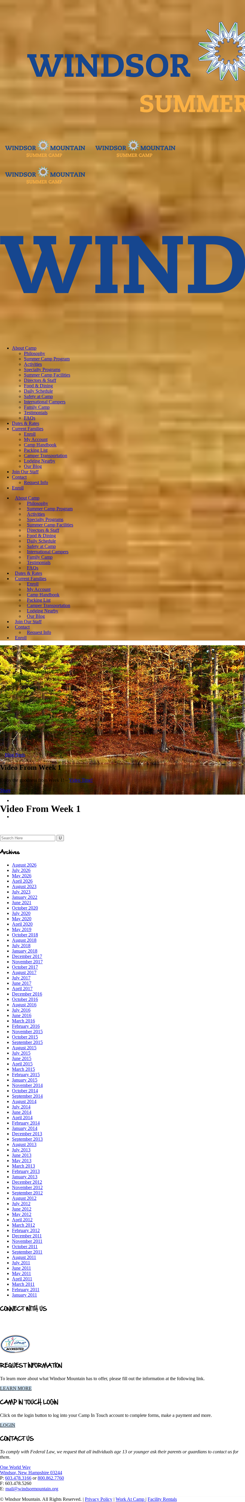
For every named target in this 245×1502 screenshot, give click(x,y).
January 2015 (24, 1079)
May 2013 (21, 1160)
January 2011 (24, 1294)
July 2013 (21, 1149)
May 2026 (21, 875)
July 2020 (21, 913)
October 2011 (25, 1246)
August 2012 (24, 1198)
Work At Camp (131, 1499)
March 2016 (23, 1020)
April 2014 (22, 1117)
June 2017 (21, 983)
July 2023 (21, 891)
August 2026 (24, 864)
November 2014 (27, 1085)
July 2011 (21, 1262)
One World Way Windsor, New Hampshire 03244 (31, 1470)
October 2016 (25, 999)
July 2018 (21, 945)
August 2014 (24, 1101)
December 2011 (27, 1235)
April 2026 (22, 881)
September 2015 (27, 1042)
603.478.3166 (18, 1478)
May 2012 (21, 1214)
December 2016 (27, 993)
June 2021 (21, 902)
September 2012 (27, 1192)
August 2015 (24, 1047)
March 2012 (23, 1225)
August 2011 (24, 1257)
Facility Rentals (162, 1499)
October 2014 (25, 1090)
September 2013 (27, 1139)
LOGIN (7, 1425)
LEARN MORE (16, 1388)
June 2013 (21, 1155)
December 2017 (27, 956)
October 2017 (25, 967)
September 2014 (27, 1096)
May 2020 (21, 918)
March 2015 (23, 1069)
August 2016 (24, 1004)
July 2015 (21, 1053)
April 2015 (22, 1063)
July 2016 (21, 1010)
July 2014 (21, 1106)
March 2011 (23, 1284)
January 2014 (24, 1128)
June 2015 (21, 1058)
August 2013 (24, 1144)
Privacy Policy (98, 1499)
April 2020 (22, 924)
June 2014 (21, 1112)
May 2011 (21, 1273)
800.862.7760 (51, 1478)
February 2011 (25, 1289)
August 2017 (24, 972)
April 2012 (22, 1219)
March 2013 (23, 1165)
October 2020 (25, 907)
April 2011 (22, 1278)
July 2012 (21, 1203)
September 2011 (27, 1251)
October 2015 (25, 1036)
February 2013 (26, 1171)
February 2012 (26, 1230)
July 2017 (21, 977)
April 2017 (22, 988)
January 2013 (24, 1176)
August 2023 (24, 886)
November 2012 (27, 1187)
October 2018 (25, 934)
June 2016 (21, 1015)
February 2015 (26, 1074)
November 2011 (27, 1241)
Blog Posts (15, 754)
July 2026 (21, 870)
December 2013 (27, 1133)
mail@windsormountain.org (31, 1488)
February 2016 (26, 1026)
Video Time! (81, 780)
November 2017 (27, 961)
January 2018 (24, 950)
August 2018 (24, 940)
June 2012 (21, 1208)
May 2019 (21, 929)
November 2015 (27, 1031)
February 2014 (26, 1122)
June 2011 (21, 1268)
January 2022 (24, 897)
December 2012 (27, 1182)
